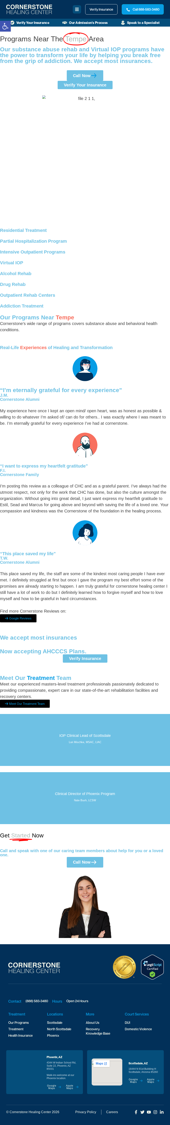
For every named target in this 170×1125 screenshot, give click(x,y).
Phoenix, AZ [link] (54, 1057)
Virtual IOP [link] (11, 262)
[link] (5, 26)
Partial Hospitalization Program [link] (33, 241)
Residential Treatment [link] (23, 230)
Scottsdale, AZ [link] (138, 1063)
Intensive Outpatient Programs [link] (32, 252)
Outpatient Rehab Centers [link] (27, 295)
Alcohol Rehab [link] (15, 273)
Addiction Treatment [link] (21, 306)
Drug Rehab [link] (13, 284)
